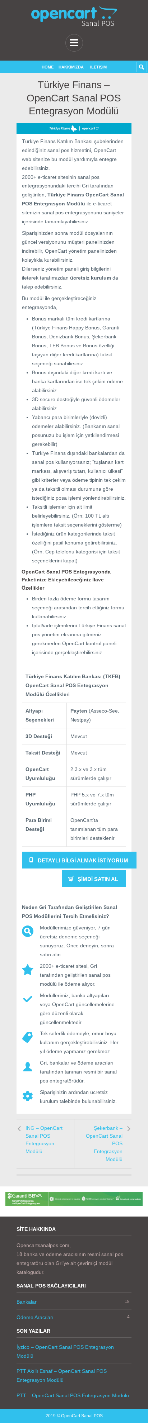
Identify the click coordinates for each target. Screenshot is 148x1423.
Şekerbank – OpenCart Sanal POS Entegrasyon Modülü (104, 1143)
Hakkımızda (71, 67)
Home (48, 67)
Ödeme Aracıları (35, 1317)
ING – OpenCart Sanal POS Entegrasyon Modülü (44, 1139)
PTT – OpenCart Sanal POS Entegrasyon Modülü (73, 1395)
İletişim (98, 67)
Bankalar (27, 1302)
